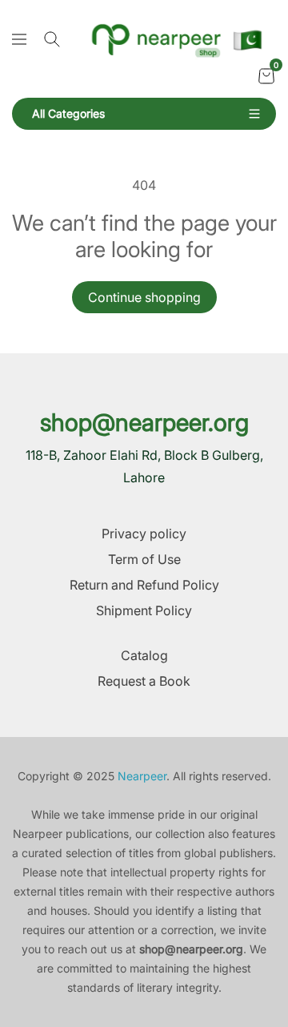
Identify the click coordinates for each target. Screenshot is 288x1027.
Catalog (144, 655)
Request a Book (144, 681)
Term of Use (144, 559)
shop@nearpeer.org (144, 422)
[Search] (52, 39)
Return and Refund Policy (144, 585)
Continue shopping (144, 297)
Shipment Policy (144, 610)
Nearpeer (142, 776)
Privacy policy (144, 534)
